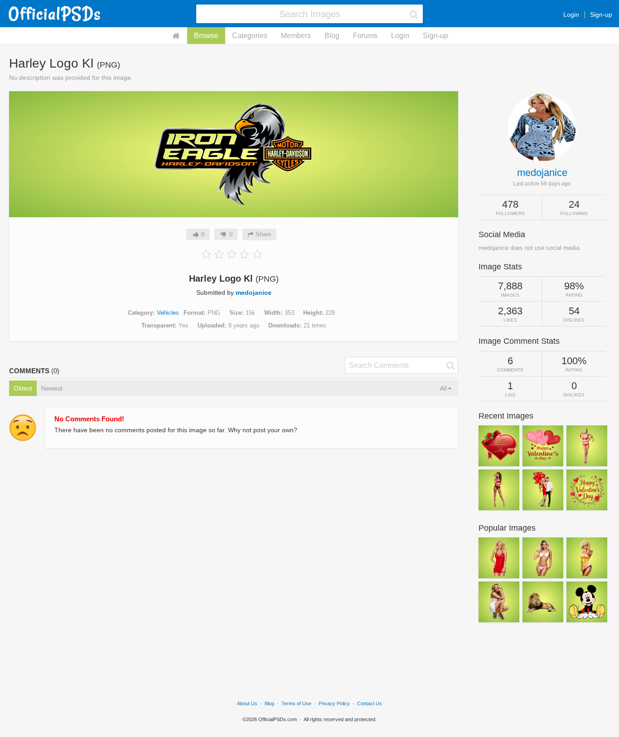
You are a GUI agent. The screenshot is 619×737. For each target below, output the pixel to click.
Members (296, 35)
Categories (249, 35)
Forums (365, 35)
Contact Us (369, 703)
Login (571, 14)
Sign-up (601, 14)
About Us (247, 703)
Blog (331, 35)
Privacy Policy (334, 703)
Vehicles (168, 312)
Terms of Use (296, 703)
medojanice (253, 292)
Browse (206, 35)
